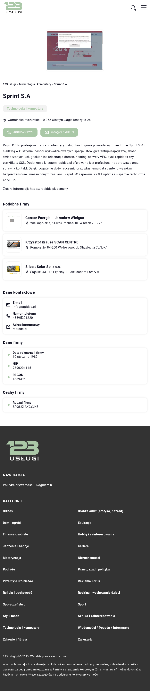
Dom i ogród (12, 523)
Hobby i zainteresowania (96, 534)
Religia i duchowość (17, 593)
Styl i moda (11, 616)
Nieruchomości (89, 558)
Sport (82, 604)
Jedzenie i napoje (16, 546)
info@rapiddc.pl (62, 132)
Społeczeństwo (14, 604)
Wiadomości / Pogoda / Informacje (103, 628)
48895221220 (23, 132)
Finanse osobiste (15, 534)
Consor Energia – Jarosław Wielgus (54, 218)
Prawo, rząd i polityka (94, 569)
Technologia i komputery (25, 108)
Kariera (83, 546)
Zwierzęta (85, 639)
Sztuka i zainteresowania (96, 616)
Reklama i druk (89, 581)
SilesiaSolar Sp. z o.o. (43, 267)
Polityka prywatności (18, 485)
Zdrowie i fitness (15, 639)
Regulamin (44, 485)
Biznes (8, 511)
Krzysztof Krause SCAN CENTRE (51, 242)
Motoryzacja (12, 558)
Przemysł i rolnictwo (18, 581)
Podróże (9, 569)
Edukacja (84, 523)
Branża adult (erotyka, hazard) (100, 511)
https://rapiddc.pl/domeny (49, 189)
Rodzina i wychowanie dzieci (99, 593)
